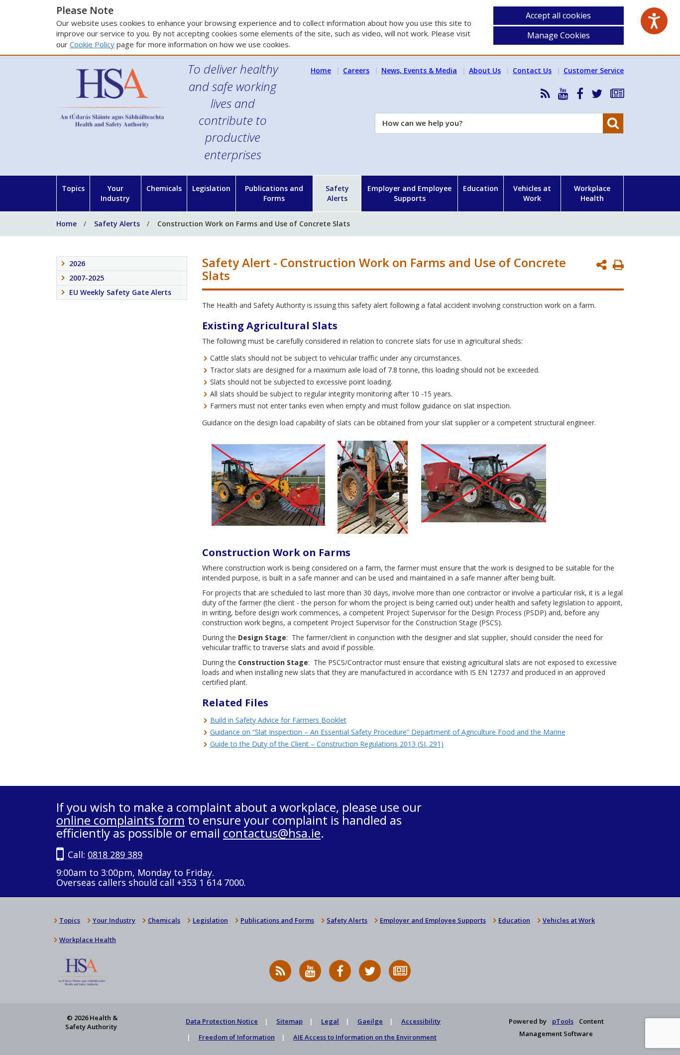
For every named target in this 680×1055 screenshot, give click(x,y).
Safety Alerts (337, 193)
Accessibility (421, 1021)
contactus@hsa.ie (272, 833)
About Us (485, 70)
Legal (330, 1021)
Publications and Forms (274, 193)
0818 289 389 (115, 855)
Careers (356, 70)
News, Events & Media (419, 70)
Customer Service (594, 70)
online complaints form (120, 820)
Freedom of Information (237, 1037)
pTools (562, 1021)
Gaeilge (370, 1021)
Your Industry (115, 193)
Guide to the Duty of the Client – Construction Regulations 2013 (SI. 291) (327, 744)
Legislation (211, 188)
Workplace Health (592, 193)
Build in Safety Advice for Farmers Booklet (278, 720)
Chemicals (164, 188)
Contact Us (532, 70)
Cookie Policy (92, 44)
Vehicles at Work (532, 193)
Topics (73, 188)
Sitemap (289, 1021)
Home (321, 70)
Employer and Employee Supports (409, 193)
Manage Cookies (558, 35)
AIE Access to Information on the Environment (365, 1037)
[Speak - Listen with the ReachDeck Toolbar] (654, 20)
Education (480, 188)
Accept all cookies (558, 15)
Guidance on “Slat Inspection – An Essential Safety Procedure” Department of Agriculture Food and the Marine (388, 732)
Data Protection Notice (222, 1021)
